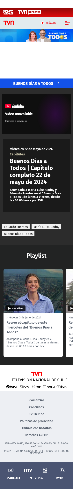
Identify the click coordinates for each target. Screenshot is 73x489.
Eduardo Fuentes (16, 226)
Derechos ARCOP (36, 434)
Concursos (36, 406)
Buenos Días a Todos (18, 233)
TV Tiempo (36, 413)
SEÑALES (51, 23)
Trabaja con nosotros (37, 427)
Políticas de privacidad (36, 420)
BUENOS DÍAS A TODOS (33, 83)
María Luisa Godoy (46, 226)
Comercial (36, 400)
